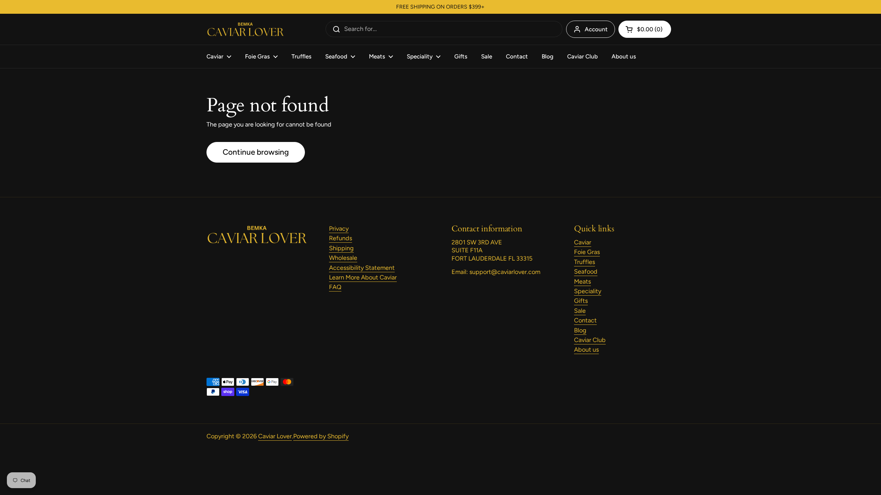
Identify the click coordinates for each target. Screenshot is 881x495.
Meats (582, 281)
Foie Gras (587, 252)
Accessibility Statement (362, 268)
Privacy (339, 228)
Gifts (581, 301)
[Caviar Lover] (245, 29)
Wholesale (343, 258)
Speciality (587, 291)
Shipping (341, 248)
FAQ (335, 287)
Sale (580, 311)
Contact (585, 320)
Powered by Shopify (321, 436)
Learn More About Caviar (363, 277)
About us (586, 349)
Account (596, 29)
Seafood (585, 271)
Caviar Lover (275, 436)
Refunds (340, 238)
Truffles (584, 262)
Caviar (582, 242)
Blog (580, 330)
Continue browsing (256, 152)
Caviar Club (590, 340)
